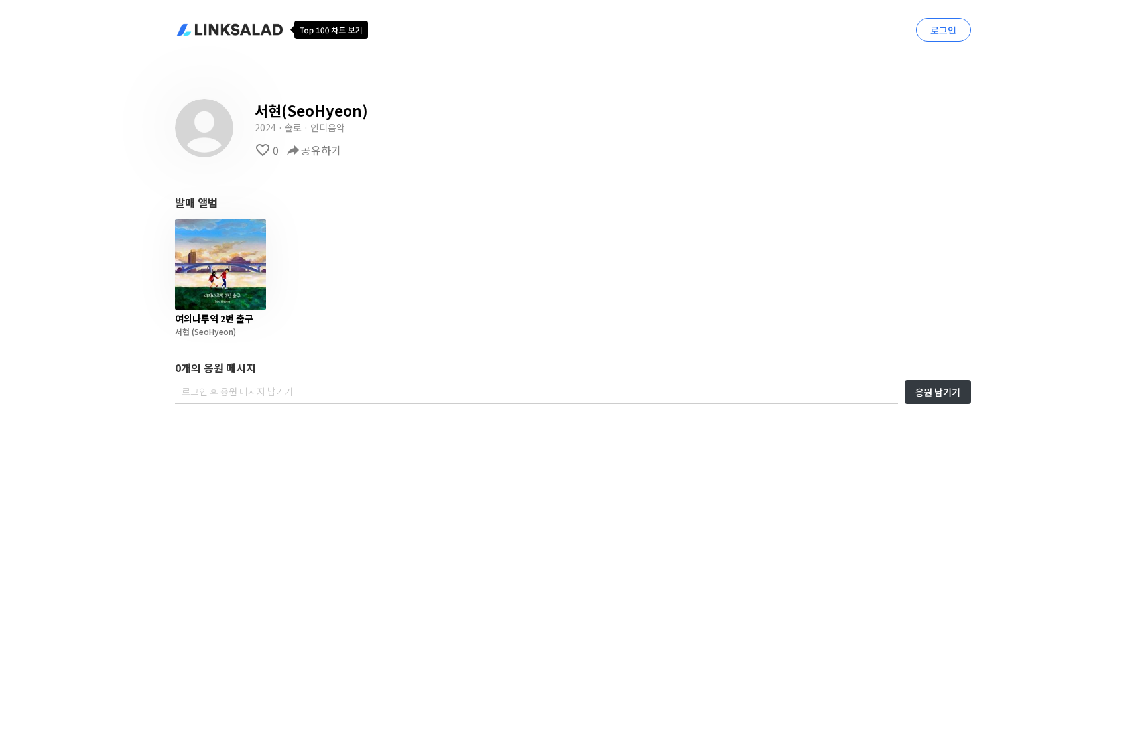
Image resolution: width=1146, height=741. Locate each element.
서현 (182, 331)
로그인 (943, 29)
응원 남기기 (937, 392)
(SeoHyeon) (213, 331)
